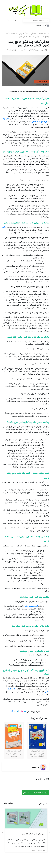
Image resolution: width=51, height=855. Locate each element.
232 (22, 50)
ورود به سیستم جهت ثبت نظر (36, 792)
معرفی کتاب (31, 33)
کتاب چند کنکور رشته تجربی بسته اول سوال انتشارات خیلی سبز (37, 754)
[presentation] (3, 833)
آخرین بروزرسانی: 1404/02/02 (37, 50)
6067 (32, 851)
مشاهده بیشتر (8, 803)
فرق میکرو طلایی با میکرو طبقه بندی (33, 834)
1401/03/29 (40, 851)
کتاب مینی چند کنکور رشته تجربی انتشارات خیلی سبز (13, 754)
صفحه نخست (43, 33)
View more (26, 818)
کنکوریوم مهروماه (31, 606)
